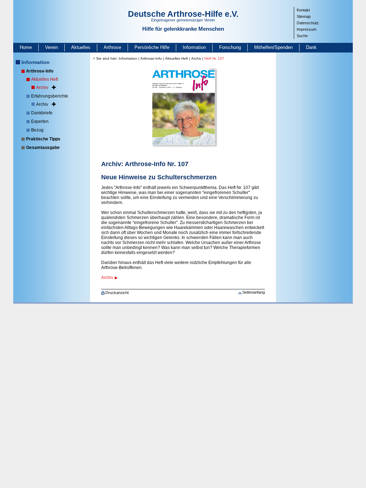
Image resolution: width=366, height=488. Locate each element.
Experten (40, 121)
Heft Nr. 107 (214, 58)
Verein (51, 47)
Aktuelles (80, 47)
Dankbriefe (42, 112)
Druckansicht (117, 292)
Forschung (230, 47)
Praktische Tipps (43, 138)
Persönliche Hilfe (151, 47)
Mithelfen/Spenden (273, 47)
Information (194, 47)
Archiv (42, 87)
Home (26, 47)
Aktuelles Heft (44, 79)
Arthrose (112, 47)
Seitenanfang (253, 292)
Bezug (37, 130)
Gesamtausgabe (43, 147)
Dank (311, 47)
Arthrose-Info (39, 71)
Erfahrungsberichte (49, 96)
